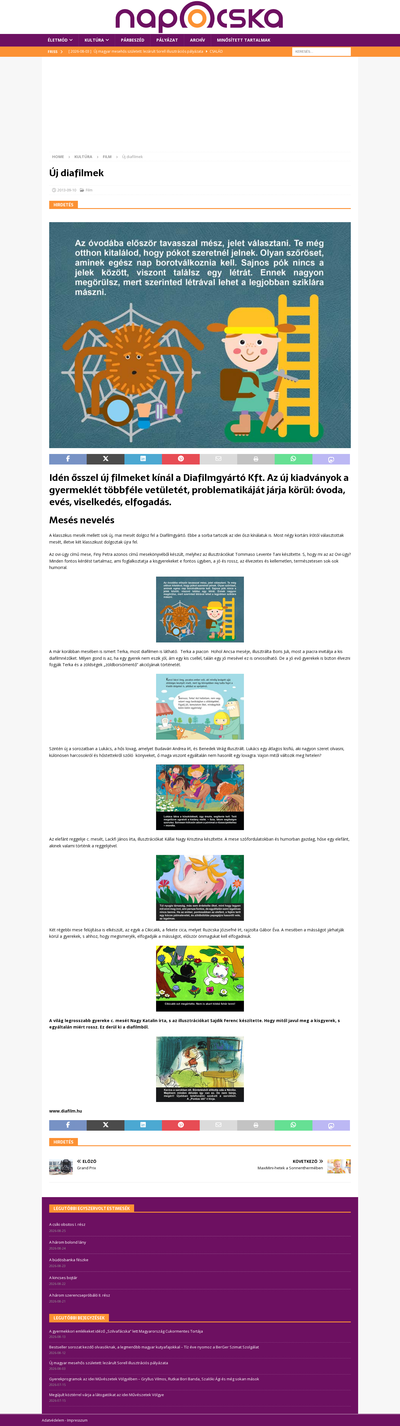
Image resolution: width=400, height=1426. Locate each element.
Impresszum (77, 1420)
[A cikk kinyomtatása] (256, 459)
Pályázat (167, 40)
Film (89, 190)
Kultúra (94, 40)
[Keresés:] (321, 51)
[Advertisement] (200, 108)
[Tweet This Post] (105, 459)
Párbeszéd (132, 40)
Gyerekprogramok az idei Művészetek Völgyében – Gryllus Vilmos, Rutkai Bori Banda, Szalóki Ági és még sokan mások (154, 1379)
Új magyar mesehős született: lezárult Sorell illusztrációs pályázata (108, 1362)
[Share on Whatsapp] (293, 459)
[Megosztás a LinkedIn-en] (143, 459)
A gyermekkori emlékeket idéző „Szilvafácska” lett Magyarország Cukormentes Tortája (126, 1331)
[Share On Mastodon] (331, 459)
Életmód (58, 40)
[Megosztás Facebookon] (68, 459)
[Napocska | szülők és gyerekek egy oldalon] (200, 17)
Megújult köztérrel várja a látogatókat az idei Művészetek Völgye (106, 1394)
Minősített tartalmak (243, 40)
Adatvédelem (53, 1420)
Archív (197, 40)
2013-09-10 (66, 190)
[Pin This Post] (180, 459)
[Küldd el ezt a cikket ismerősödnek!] (218, 459)
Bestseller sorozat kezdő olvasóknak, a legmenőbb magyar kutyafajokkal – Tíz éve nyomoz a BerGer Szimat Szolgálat (154, 1347)
